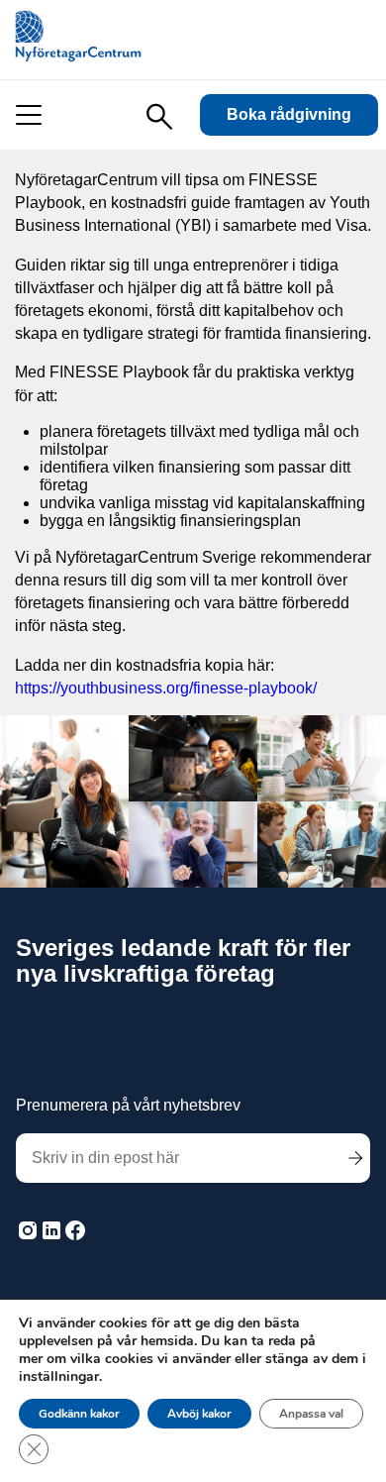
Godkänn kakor (79, 1414)
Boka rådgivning (289, 114)
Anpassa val (311, 1414)
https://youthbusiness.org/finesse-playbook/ (166, 688)
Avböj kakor (199, 1414)
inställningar (59, 1377)
